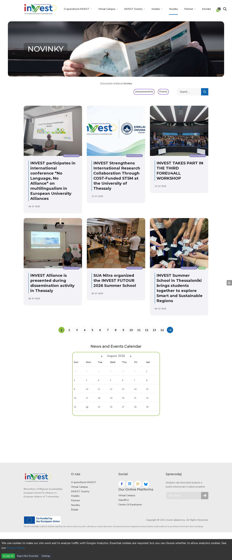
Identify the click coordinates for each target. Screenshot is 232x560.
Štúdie (74, 509)
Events (163, 91)
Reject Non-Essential (27, 555)
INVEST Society (133, 9)
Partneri (188, 9)
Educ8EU (123, 500)
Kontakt (206, 9)
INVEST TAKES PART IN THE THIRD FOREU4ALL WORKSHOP (180, 171)
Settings (46, 555)
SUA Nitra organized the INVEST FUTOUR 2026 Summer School (114, 280)
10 (131, 330)
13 (154, 330)
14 (162, 330)
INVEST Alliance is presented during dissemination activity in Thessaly (52, 283)
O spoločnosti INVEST (76, 9)
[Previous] (170, 330)
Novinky (173, 9)
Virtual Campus (106, 9)
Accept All (8, 555)
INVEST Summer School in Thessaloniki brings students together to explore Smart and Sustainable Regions (179, 288)
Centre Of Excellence (130, 504)
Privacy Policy (15, 548)
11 (139, 330)
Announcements (144, 91)
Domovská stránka (110, 83)
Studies (156, 9)
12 (146, 330)
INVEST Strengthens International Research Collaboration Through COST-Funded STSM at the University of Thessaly (116, 176)
